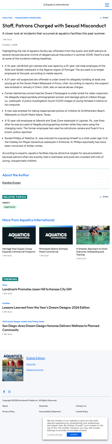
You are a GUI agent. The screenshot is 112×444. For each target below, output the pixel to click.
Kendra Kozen (11, 182)
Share (105, 18)
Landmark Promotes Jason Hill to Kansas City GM (37, 289)
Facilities (7, 18)
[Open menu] (107, 5)
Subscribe (31, 364)
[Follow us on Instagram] (9, 391)
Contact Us (81, 406)
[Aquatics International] (56, 4)
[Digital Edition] (12, 379)
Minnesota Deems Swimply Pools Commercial (53, 250)
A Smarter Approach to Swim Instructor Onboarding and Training (91, 251)
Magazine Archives (34, 370)
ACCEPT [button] (74, 434)
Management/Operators (28, 18)
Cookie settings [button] (54, 434)
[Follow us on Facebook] (4, 391)
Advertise (43, 406)
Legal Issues (9, 207)
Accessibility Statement (50, 411)
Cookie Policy (82, 411)
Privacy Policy (8, 411)
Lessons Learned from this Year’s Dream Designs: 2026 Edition (46, 307)
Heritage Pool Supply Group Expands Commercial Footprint (18, 250)
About (5, 406)
